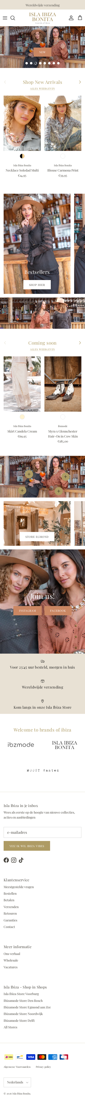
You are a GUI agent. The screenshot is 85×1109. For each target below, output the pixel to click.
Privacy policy (43, 1066)
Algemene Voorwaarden (17, 1066)
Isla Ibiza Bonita (21, 1093)
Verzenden (11, 907)
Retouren (10, 913)
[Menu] (5, 18)
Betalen (9, 900)
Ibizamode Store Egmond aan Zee (27, 1007)
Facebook (58, 610)
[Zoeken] (15, 18)
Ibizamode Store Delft (19, 1020)
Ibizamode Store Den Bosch (23, 1000)
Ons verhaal (12, 954)
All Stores (10, 1027)
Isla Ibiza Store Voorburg (21, 994)
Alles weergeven (42, 88)
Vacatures (10, 967)
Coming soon (42, 343)
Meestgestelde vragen (19, 887)
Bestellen (10, 893)
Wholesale (11, 960)
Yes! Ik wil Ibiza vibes (27, 846)
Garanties (10, 920)
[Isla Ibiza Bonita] (42, 18)
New (42, 52)
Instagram (27, 610)
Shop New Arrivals (42, 82)
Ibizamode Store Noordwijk (23, 1014)
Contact (9, 927)
